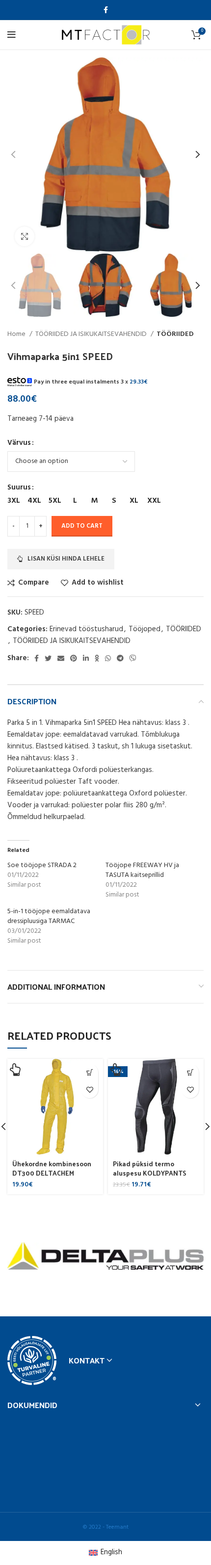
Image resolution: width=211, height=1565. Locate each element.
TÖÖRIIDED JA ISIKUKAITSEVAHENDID (91, 334)
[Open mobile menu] (11, 35)
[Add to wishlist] (89, 1089)
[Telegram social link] (120, 658)
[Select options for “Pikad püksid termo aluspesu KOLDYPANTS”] (190, 1072)
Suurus (19, 487)
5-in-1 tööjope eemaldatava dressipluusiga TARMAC (48, 916)
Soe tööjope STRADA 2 (42, 865)
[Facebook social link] (106, 9)
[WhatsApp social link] (108, 658)
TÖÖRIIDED (175, 334)
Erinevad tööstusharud (86, 629)
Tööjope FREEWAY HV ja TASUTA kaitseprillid (142, 870)
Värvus (19, 443)
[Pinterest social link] (73, 658)
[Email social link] (60, 658)
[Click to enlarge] (24, 236)
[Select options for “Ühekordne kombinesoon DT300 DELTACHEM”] (89, 1072)
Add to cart (82, 526)
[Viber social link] (133, 658)
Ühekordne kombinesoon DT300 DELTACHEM (51, 1168)
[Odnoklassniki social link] (97, 658)
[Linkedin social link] (86, 658)
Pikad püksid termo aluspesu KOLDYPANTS (149, 1168)
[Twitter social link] (48, 658)
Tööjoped (144, 629)
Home (17, 334)
